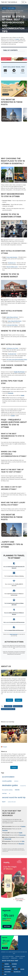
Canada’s (17, 39)
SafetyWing (7, 966)
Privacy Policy (5, 958)
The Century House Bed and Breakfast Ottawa (16, 359)
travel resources (13, 634)
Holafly (22, 395)
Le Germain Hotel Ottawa (12, 325)
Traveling (7, 10)
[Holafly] (14, 59)
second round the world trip (13, 797)
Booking (23, 826)
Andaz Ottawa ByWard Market (14, 321)
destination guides (18, 706)
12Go (23, 841)
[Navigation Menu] (23, 2)
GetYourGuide (7, 839)
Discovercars (22, 835)
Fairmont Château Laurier (12, 266)
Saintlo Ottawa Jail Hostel (12, 317)
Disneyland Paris (23, 785)
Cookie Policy (14, 958)
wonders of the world (12, 801)
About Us (9, 700)
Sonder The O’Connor (19, 371)
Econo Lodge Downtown (11, 257)
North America (11, 8)
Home (3, 10)
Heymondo (10, 393)
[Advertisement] (14, 141)
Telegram (14, 72)
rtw (9, 793)
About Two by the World (8, 956)
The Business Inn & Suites (12, 348)
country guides (7, 781)
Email (5, 72)
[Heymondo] (14, 929)
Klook (15, 969)
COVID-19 (16, 781)
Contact (21, 958)
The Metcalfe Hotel (12, 353)
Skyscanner (21, 843)
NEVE (14, 953)
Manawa (22, 969)
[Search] (25, 2)
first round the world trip (7, 789)
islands (17, 790)
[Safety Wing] (14, 89)
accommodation (8, 706)
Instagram (22, 72)
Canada (4, 8)
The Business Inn (12, 262)
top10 (3, 801)
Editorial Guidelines (20, 956)
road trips (4, 793)
